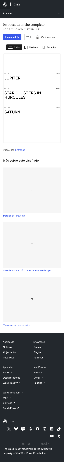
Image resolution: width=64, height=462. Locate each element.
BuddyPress (11, 408)
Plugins (37, 352)
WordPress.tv (12, 382)
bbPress (9, 402)
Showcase (39, 341)
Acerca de (8, 341)
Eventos (38, 372)
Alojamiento (9, 352)
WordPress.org (48, 37)
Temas (37, 347)
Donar (38, 377)
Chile (12, 421)
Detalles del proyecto (14, 215)
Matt (7, 397)
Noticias (7, 347)
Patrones (7, 13)
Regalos (39, 382)
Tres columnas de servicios (16, 325)
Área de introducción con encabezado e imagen (27, 270)
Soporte (7, 372)
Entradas (20, 149)
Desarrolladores (11, 377)
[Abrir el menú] (59, 4)
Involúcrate (39, 367)
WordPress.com (13, 392)
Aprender (8, 367)
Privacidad (9, 357)
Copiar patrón (12, 37)
